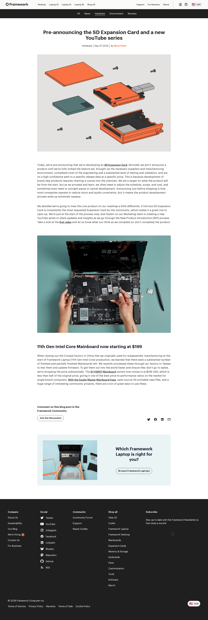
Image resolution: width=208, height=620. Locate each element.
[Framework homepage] (17, 4)
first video (65, 222)
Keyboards (114, 557)
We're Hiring (14, 535)
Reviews (132, 14)
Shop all (91, 4)
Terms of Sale (65, 606)
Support (140, 4)
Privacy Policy (36, 606)
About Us (13, 518)
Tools (111, 574)
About (166, 4)
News (87, 14)
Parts (111, 563)
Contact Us (14, 540)
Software (113, 580)
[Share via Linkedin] (162, 419)
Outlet (111, 523)
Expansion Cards (117, 546)
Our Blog (12, 529)
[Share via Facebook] (155, 419)
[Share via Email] (169, 419)
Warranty (50, 606)
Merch (111, 585)
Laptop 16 (79, 4)
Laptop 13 (66, 4)
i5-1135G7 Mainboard (103, 371)
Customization (116, 568)
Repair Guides (80, 529)
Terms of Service (17, 606)
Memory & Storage (118, 551)
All (78, 14)
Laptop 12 (53, 4)
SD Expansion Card (115, 164)
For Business (154, 4)
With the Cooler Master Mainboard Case (92, 379)
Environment (116, 14)
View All (112, 518)
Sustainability (15, 523)
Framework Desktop (119, 535)
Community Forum (83, 518)
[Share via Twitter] (148, 419)
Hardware (100, 14)
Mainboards (114, 540)
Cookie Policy (83, 606)
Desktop (42, 4)
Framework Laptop (118, 529)
